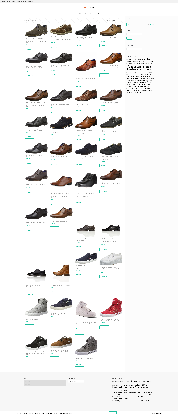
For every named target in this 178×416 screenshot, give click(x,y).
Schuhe (145, 84)
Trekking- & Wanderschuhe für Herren (136, 403)
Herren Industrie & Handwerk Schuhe (143, 71)
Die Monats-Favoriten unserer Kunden (136, 65)
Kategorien (128, 74)
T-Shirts (147, 88)
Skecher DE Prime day (134, 86)
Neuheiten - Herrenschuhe (140, 80)
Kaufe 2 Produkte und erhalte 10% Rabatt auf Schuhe (139, 74)
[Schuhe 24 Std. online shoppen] (89, 7)
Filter (129, 24)
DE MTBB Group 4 (144, 63)
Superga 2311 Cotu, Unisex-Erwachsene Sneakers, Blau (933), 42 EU (84, 267)
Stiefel (134, 88)
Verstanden (112, 412)
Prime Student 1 (143, 82)
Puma (149, 82)
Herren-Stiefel (143, 69)
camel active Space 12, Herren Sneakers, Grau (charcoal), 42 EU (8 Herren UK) (111, 158)
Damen (152, 61)
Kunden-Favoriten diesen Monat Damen (124, 393)
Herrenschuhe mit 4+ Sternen (132, 72)
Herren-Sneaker (132, 69)
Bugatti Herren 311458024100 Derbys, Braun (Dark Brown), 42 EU (35, 184)
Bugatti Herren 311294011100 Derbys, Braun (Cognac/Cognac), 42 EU (110, 183)
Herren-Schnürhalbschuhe (142, 67)
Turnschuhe (139, 92)
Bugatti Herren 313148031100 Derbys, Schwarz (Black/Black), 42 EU (60, 67)
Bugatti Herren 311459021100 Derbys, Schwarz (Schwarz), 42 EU (60, 104)
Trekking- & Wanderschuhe (143, 90)
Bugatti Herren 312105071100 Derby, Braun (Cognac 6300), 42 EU (110, 67)
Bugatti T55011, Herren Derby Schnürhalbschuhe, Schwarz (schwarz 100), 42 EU (85, 195)
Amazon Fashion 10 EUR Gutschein (142, 381)
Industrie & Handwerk (142, 72)
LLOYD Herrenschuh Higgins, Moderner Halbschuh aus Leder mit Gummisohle (85, 132)
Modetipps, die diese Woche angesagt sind (130, 394)
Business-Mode (138, 61)
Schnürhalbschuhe (134, 84)
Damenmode (134, 63)
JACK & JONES (149, 72)
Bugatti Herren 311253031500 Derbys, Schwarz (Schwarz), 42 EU (110, 131)
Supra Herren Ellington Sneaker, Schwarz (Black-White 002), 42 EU (36, 353)
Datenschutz (28, 381)
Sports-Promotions (123, 401)
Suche (129, 38)
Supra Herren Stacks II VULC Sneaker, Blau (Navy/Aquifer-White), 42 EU (60, 313)
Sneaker (143, 87)
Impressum (27, 384)
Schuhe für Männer (137, 399)
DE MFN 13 (139, 63)
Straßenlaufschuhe (141, 88)
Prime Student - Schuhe (136, 82)
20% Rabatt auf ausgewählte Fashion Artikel (134, 59)
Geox (128, 67)
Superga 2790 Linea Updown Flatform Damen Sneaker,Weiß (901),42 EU (110, 269)
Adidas (147, 59)
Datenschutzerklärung (157, 413)
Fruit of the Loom (146, 65)
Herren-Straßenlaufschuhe (117, 389)
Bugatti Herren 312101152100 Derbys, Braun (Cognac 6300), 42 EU (86, 78)
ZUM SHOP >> (29, 49)
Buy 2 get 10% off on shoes (146, 61)
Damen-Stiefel (129, 63)
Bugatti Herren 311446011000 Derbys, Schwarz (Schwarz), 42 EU (35, 222)
